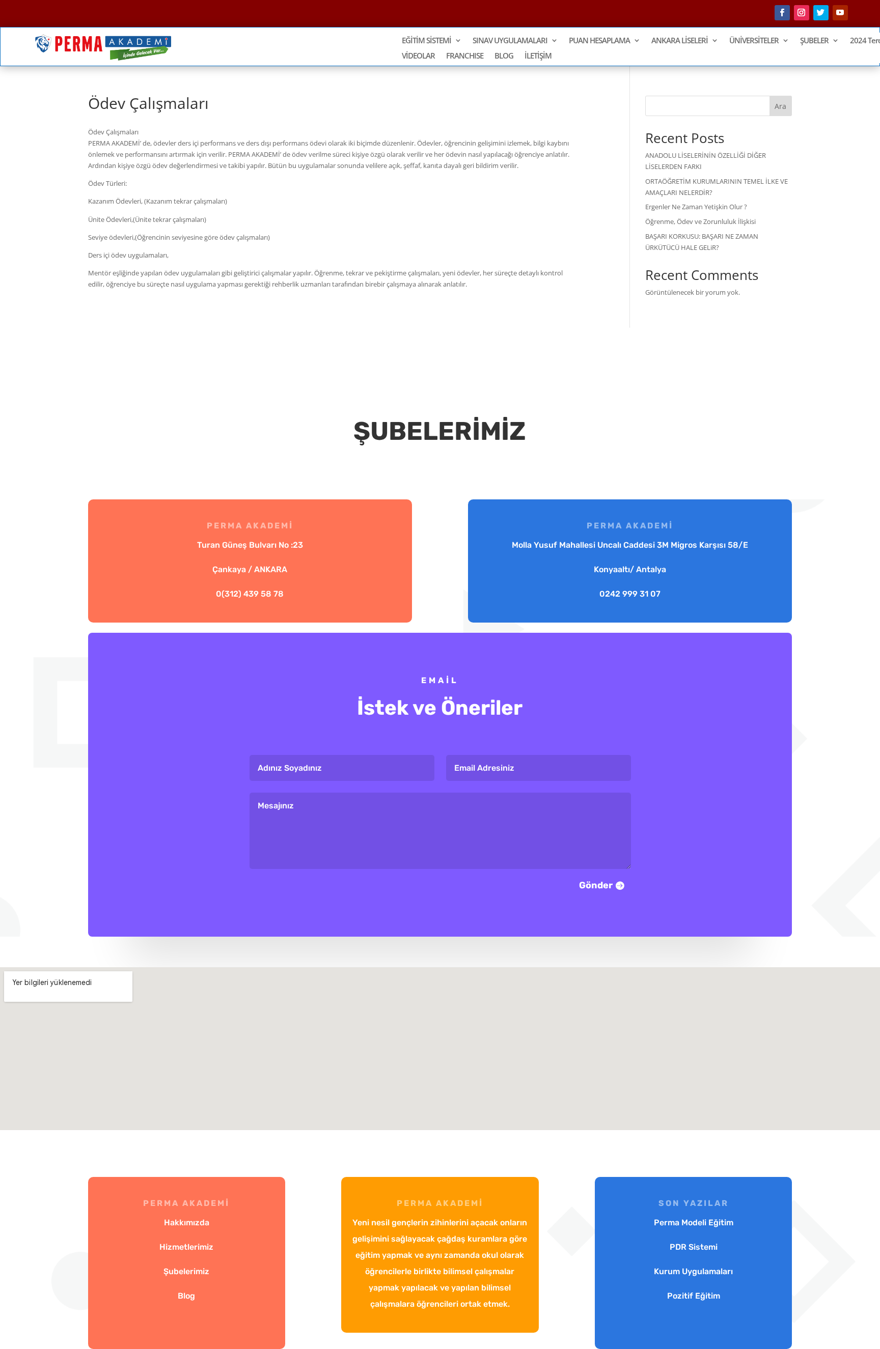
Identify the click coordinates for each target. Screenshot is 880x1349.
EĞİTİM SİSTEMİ (426, 41)
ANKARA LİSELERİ (679, 41)
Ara (780, 106)
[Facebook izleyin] (782, 12)
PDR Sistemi (694, 1247)
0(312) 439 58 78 (250, 594)
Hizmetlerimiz (186, 1247)
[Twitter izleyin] (821, 12)
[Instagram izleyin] (801, 12)
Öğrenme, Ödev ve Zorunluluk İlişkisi (700, 221)
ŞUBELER (814, 41)
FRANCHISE (464, 56)
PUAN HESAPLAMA (599, 41)
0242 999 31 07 (630, 594)
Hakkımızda (186, 1222)
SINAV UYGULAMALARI (510, 41)
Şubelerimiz (186, 1271)
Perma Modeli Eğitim (693, 1222)
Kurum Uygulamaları (693, 1271)
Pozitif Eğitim (693, 1296)
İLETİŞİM (538, 56)
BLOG (503, 56)
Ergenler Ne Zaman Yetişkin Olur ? (696, 206)
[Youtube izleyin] (840, 12)
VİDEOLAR (418, 56)
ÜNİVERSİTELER (754, 41)
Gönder (596, 885)
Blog (186, 1296)
